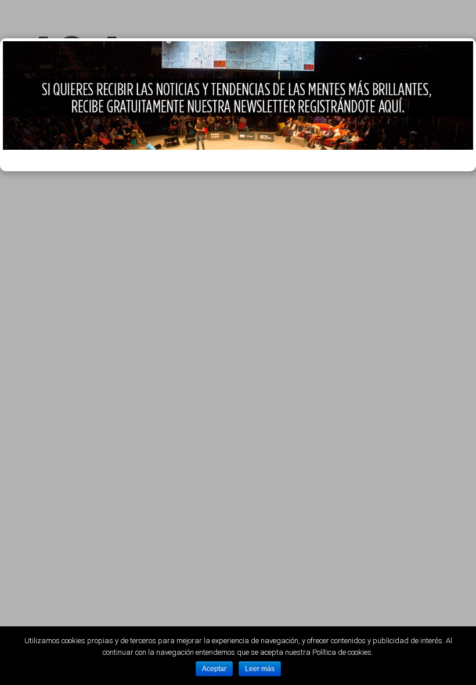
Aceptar (214, 669)
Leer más (260, 669)
